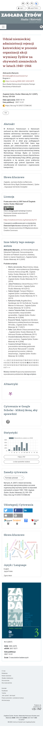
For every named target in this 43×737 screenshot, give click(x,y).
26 (21, 360)
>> (9, 367)
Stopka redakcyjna (7, 678)
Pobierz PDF (21, 457)
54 (12, 365)
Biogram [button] (6, 78)
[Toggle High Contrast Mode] (23, 3)
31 (32, 360)
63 (32, 365)
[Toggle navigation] (3, 27)
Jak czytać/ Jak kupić (8, 695)
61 (28, 365)
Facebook (5, 690)
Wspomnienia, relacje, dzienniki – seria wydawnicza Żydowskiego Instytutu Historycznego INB (23, 269)
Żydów (37, 184)
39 (14, 363)
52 (8, 365)
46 (30, 363)
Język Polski (34, 8)
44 (25, 363)
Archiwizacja (6, 700)
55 (14, 365)
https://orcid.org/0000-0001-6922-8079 (19, 81)
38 (12, 363)
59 (23, 365)
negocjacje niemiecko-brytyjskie (15, 187)
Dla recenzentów (7, 683)
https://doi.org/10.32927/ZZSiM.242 (18, 105)
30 (30, 360)
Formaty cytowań (11, 478)
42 (21, 363)
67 (6, 367)
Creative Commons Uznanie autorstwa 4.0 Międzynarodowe (18, 213)
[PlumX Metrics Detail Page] (10, 393)
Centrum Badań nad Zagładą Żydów (24, 722)
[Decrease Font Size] (32, 3)
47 (32, 363)
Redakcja (4, 673)
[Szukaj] (41, 26)
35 (6, 363)
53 (10, 365)
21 (10, 360)
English (6, 569)
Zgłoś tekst (8, 576)
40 (17, 363)
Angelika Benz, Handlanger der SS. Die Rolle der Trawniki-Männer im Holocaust (23, 303)
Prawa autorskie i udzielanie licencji (13, 698)
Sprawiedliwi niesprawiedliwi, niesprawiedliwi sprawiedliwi (21, 312)
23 (14, 360)
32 (34, 360)
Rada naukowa (6, 675)
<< (5, 360)
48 (34, 363)
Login (21, 8)
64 (34, 365)
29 (28, 360)
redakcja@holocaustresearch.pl (16, 76)
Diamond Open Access (12, 226)
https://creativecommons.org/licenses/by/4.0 (20, 220)
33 (36, 360)
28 (25, 360)
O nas (3, 671)
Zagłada (7, 182)
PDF (6, 113)
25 (19, 360)
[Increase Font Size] (27, 3)
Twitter (4, 693)
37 (10, 363)
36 (8, 363)
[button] (8, 510)
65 (36, 365)
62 (30, 365)
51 (6, 365)
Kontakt (4, 688)
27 (23, 360)
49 (36, 363)
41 (19, 363)
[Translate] (36, 3)
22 (12, 360)
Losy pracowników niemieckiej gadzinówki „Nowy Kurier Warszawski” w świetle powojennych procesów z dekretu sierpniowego (21, 349)
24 (17, 360)
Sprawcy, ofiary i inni (29, 277)
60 (25, 365)
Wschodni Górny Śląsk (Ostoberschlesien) (18, 184)
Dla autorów (5, 680)
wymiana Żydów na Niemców (21, 182)
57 (19, 365)
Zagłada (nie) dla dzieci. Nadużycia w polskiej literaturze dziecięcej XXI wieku (23, 322)
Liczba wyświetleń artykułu (21, 462)
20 (8, 360)
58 (21, 365)
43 (23, 363)
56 (17, 365)
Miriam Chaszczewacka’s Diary (28, 329)
